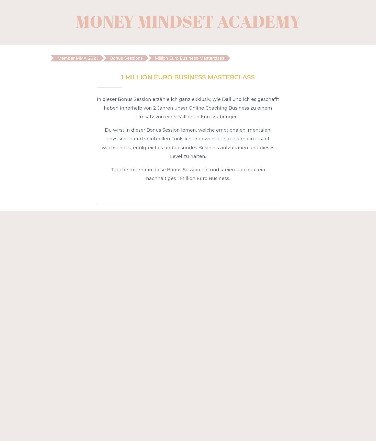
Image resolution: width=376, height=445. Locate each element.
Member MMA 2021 (78, 58)
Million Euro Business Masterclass (189, 58)
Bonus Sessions (126, 58)
